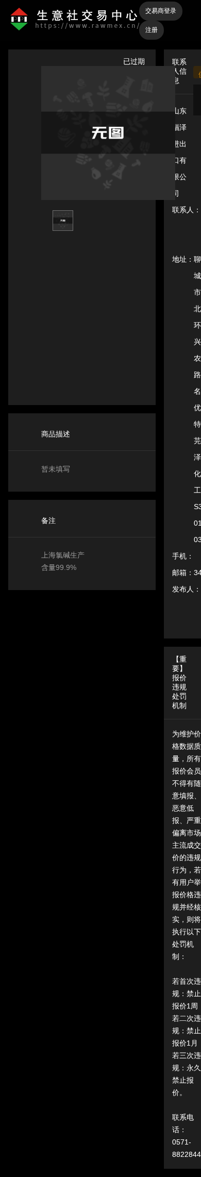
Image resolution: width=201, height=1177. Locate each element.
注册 (151, 29)
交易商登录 (160, 10)
